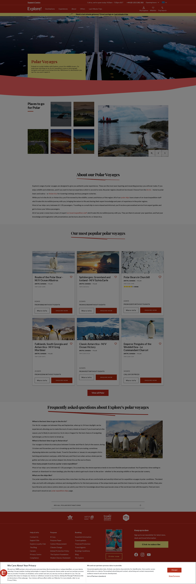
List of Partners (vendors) (96, 576)
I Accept (174, 570)
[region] (98, 573)
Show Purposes (174, 576)
